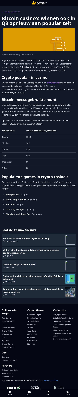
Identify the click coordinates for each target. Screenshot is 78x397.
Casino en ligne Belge (10, 370)
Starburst (31, 344)
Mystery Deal (32, 334)
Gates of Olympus (34, 315)
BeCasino (5, 341)
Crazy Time (31, 331)
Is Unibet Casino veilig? (62, 339)
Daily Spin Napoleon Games (63, 318)
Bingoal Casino (7, 344)
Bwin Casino (6, 318)
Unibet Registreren (60, 330)
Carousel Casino (8, 347)
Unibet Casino (7, 334)
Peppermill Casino (9, 321)
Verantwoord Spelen (9, 360)
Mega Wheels (32, 324)
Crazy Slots (31, 337)
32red (4, 337)
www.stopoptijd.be (51, 380)
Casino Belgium (8, 376)
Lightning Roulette (34, 318)
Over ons (5, 357)
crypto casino (53, 82)
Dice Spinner (32, 341)
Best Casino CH (7, 373)
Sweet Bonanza (33, 321)
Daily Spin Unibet (59, 315)
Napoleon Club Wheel (61, 321)
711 (3, 324)
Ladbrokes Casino (8, 328)
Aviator (30, 328)
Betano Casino (7, 331)
